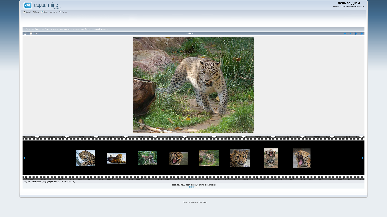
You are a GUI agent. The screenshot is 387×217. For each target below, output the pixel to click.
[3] (194, 187)
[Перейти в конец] (361, 33)
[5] (197, 187)
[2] (192, 187)
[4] (196, 187)
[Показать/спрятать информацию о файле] (31, 33)
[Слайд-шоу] (36, 33)
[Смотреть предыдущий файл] (350, 33)
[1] (190, 187)
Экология (39, 29)
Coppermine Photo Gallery (199, 202)
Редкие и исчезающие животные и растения (64, 29)
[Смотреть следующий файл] (356, 33)
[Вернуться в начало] (345, 33)
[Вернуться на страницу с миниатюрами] (25, 33)
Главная (29, 29)
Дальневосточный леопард (96, 29)
